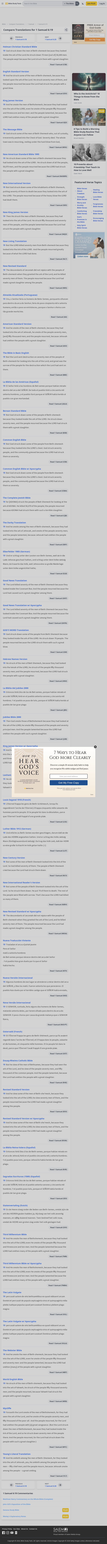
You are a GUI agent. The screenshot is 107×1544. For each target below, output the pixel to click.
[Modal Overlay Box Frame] (53, 772)
